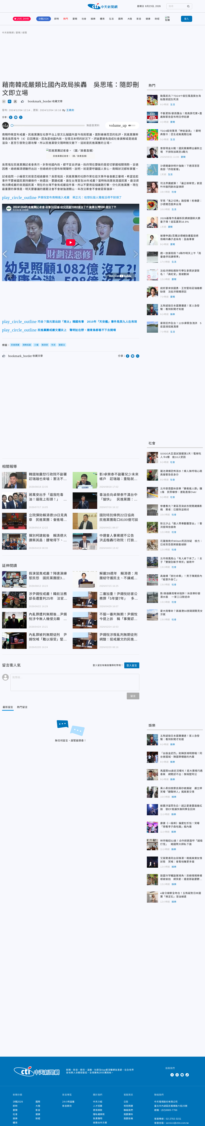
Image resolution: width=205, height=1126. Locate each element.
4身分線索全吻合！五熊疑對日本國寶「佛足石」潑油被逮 (152, 897)
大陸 (129, 19)
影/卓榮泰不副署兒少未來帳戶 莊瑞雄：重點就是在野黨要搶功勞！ (85, 480)
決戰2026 (43, 19)
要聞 (75, 19)
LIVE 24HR (23, 19)
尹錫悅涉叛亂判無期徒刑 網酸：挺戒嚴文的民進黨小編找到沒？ (85, 640)
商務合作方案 (100, 1123)
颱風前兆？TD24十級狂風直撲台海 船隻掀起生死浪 (152, 99)
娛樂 (93, 19)
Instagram (177, 1074)
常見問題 (128, 1106)
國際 (120, 19)
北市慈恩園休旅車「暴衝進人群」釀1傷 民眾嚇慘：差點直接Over (152, 492)
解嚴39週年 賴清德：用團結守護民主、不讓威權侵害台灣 (85, 579)
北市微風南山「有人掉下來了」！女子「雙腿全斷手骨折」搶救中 (152, 562)
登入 (186, 19)
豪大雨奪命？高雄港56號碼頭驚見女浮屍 (152, 614)
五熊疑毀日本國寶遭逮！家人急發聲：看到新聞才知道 (152, 309)
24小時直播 (68, 1102)
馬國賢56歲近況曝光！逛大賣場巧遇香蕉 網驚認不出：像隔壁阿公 (152, 774)
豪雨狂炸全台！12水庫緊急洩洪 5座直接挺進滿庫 (152, 327)
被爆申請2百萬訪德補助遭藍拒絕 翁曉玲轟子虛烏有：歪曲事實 (152, 239)
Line (182, 1074)
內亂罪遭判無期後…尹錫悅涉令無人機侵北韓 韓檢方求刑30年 (14, 620)
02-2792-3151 (173, 1119)
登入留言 (131, 665)
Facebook (172, 1074)
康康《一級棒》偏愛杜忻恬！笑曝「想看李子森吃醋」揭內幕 (152, 827)
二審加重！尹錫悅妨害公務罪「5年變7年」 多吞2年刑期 (85, 600)
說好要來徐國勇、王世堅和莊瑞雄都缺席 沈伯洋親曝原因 (152, 292)
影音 (139, 19)
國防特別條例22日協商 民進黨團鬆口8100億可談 (85, 521)
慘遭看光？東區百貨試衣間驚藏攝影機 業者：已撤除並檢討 (152, 510)
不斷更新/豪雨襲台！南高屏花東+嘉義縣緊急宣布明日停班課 (152, 117)
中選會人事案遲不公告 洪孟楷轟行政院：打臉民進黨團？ (85, 541)
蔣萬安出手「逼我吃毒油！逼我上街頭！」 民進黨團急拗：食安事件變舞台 (14, 500)
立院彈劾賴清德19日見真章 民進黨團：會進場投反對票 (14, 521)
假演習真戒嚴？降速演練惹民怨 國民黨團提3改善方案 (14, 579)
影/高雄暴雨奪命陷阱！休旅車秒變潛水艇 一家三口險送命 (152, 597)
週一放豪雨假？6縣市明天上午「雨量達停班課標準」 (152, 257)
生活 (111, 19)
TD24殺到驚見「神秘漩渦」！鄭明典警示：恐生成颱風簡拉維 (152, 134)
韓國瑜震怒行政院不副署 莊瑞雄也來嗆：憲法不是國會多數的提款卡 (14, 480)
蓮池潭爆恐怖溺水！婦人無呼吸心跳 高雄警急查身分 (152, 475)
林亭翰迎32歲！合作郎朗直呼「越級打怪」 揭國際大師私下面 (152, 844)
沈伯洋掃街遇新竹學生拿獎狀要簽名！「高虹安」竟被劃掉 (152, 274)
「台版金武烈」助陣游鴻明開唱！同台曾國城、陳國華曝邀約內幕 (152, 757)
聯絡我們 (128, 1110)
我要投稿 (128, 1118)
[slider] (48, 125)
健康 (148, 19)
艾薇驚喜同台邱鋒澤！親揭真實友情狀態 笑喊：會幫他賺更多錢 (152, 862)
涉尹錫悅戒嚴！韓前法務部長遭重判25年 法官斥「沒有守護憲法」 (14, 600)
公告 (126, 1102)
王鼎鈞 (70, 110)
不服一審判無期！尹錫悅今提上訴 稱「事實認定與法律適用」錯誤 (85, 620)
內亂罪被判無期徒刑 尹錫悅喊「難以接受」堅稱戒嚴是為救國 (14, 640)
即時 (56, 19)
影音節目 (67, 1106)
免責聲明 (97, 1118)
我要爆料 (128, 1114)
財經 (157, 19)
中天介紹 (97, 1102)
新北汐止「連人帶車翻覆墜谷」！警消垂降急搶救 (152, 527)
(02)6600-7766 (169, 1110)
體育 (102, 19)
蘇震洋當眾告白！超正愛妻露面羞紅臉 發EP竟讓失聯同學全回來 (152, 809)
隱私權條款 (99, 1114)
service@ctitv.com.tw (177, 1123)
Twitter (167, 1074)
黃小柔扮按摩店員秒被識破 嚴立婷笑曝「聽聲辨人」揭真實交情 (152, 792)
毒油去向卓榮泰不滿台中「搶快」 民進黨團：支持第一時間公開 (85, 500)
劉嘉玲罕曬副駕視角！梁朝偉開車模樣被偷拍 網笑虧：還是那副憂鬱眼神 (152, 879)
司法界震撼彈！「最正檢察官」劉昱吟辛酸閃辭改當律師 (152, 187)
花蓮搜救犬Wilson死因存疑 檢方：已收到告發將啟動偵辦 (152, 545)
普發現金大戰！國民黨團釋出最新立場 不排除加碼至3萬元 (152, 152)
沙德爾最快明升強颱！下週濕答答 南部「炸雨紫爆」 (152, 169)
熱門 (65, 19)
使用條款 (97, 1110)
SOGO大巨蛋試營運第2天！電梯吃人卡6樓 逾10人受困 (152, 457)
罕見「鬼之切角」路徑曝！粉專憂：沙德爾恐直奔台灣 (152, 204)
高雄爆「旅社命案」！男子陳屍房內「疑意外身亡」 (152, 580)
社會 (84, 19)
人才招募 (97, 1106)
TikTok (187, 1074)
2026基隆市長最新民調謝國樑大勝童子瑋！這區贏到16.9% (152, 222)
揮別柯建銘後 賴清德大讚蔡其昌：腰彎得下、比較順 (14, 541)
